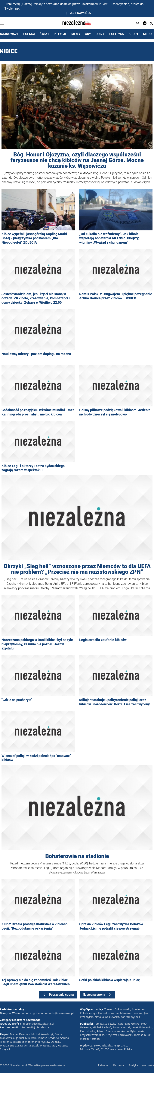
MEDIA (148, 34)
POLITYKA (116, 34)
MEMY (76, 34)
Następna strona (94, 994)
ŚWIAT (44, 34)
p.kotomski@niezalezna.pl (36, 1027)
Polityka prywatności (141, 1065)
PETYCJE (60, 34)
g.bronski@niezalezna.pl (38, 1023)
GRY (88, 34)
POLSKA (29, 34)
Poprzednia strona (61, 994)
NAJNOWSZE (9, 34)
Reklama (118, 1065)
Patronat (103, 1065)
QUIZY (100, 34)
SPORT (134, 34)
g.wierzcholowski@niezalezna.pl (53, 1013)
